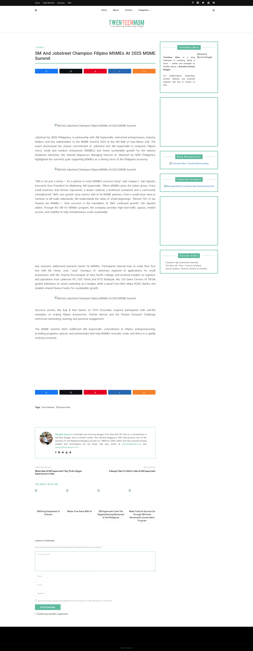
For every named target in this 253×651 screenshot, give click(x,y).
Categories (143, 10)
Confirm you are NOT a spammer (52, 614)
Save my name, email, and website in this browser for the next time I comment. (75, 601)
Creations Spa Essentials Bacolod (181, 263)
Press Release (48, 407)
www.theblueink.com (131, 444)
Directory (61, 3)
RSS (69, 3)
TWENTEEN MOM (126, 648)
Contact (128, 10)
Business (40, 47)
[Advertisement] (95, 97)
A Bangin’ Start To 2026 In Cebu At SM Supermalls (132, 471)
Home (104, 10)
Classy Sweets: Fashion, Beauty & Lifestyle (186, 269)
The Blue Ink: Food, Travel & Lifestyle (183, 266)
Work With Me (48, 3)
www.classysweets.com (66, 447)
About (116, 10)
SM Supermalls (63, 407)
